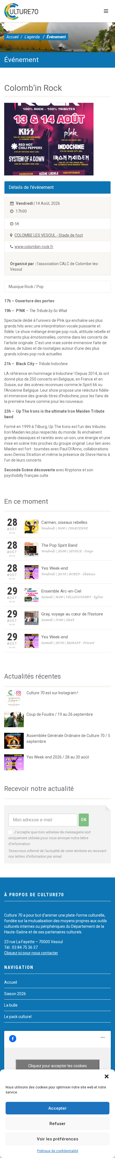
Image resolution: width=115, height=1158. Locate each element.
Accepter (57, 1108)
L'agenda (32, 37)
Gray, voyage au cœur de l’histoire (72, 614)
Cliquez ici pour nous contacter (31, 953)
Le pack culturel (18, 1016)
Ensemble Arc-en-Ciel (61, 591)
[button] (106, 1076)
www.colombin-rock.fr (34, 246)
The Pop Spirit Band (59, 545)
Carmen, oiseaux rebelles (64, 522)
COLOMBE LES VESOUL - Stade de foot (49, 235)
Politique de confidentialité (57, 1151)
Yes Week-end (54, 568)
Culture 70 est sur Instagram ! (52, 693)
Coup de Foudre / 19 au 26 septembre (60, 714)
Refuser (57, 1123)
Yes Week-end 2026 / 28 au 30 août (58, 757)
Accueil (12, 37)
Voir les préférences (57, 1139)
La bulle (11, 1005)
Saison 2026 (15, 993)
